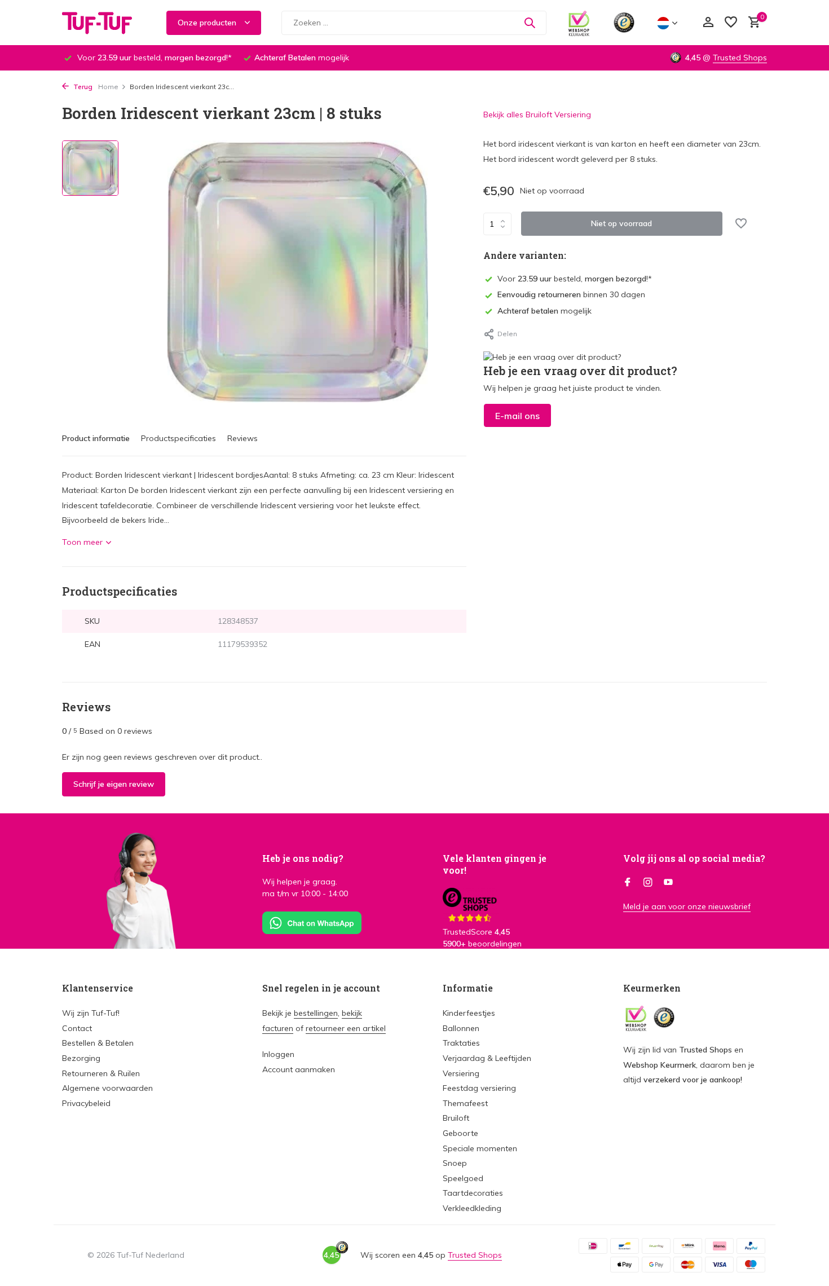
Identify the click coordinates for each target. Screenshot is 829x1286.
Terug (82, 86)
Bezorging (81, 1058)
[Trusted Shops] (624, 22)
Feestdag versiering (479, 1088)
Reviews (242, 438)
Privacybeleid (86, 1103)
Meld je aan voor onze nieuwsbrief (687, 906)
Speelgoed (463, 1178)
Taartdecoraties (473, 1193)
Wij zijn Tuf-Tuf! (91, 1013)
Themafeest (465, 1103)
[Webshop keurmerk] (579, 22)
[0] (751, 23)
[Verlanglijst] (731, 23)
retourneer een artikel (346, 1028)
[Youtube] (668, 882)
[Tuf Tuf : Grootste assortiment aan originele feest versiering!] (104, 22)
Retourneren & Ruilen (101, 1073)
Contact (77, 1028)
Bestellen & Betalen (98, 1043)
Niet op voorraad (621, 223)
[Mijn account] (708, 22)
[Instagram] (647, 882)
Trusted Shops (740, 57)
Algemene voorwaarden (107, 1088)
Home (108, 86)
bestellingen (316, 1013)
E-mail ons (517, 415)
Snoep (455, 1163)
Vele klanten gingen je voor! (494, 864)
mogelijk (544, 311)
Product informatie (96, 438)
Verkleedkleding (472, 1208)
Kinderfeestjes (469, 1013)
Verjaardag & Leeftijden (487, 1058)
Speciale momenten (480, 1148)
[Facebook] (627, 882)
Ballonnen (461, 1028)
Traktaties (461, 1043)
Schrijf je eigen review (113, 784)
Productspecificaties (178, 438)
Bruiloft (456, 1118)
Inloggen (278, 1054)
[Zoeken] (529, 22)
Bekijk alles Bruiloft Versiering (537, 114)
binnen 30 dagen (571, 294)
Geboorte (460, 1133)
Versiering (461, 1073)
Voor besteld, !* (574, 279)
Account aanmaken (298, 1069)
